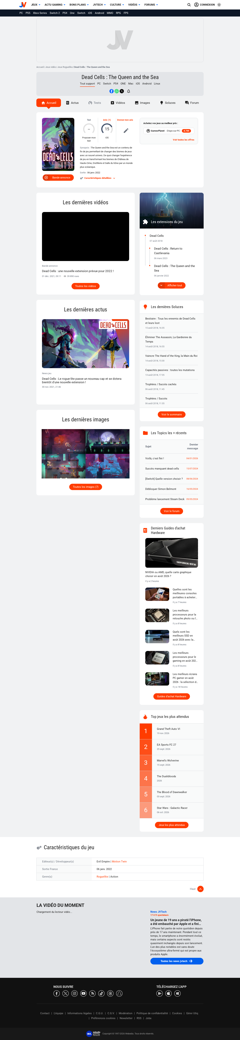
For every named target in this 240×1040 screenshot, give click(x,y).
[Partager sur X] (122, 91)
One (72, 13)
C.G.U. (99, 1013)
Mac (130, 83)
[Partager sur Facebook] (111, 91)
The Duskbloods (166, 776)
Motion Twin (119, 861)
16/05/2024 (192, 489)
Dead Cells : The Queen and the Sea (120, 77)
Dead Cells (157, 235)
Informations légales (79, 1013)
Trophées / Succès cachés (160, 384)
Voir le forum (171, 511)
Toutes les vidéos (85, 286)
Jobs (148, 1018)
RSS (139, 1018)
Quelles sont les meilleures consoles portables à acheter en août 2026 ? (185, 593)
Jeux (34, 4)
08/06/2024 (192, 479)
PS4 (65, 13)
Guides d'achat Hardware (171, 696)
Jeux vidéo (50, 67)
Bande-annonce (61, 177)
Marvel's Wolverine (168, 760)
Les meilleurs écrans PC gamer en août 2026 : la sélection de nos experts (185, 678)
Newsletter (126, 1018)
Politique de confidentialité (152, 1013)
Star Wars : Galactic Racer (172, 808)
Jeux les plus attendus (172, 825)
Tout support (87, 83)
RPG (118, 13)
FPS (126, 13)
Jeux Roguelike (65, 67)
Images (145, 103)
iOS (90, 13)
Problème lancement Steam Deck (164, 499)
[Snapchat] (119, 993)
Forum (194, 103)
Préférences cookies (103, 1018)
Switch (81, 13)
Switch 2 (55, 13)
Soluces (170, 103)
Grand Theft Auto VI (168, 729)
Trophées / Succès (156, 398)
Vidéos (132, 4)
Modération (125, 1013)
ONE (123, 83)
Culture (115, 4)
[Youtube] (83, 993)
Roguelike (103, 876)
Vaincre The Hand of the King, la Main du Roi (171, 355)
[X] (65, 993)
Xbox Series (40, 13)
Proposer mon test (89, 139)
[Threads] (110, 993)
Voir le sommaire (171, 414)
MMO (110, 13)
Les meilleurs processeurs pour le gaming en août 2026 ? (185, 657)
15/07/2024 (192, 468)
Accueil (40, 67)
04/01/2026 (192, 458)
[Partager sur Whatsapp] (117, 91)
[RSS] (92, 993)
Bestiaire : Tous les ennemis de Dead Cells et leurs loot (170, 321)
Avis (105, 120)
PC (21, 13)
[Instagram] (74, 993)
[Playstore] (159, 993)
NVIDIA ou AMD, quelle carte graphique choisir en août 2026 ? (168, 574)
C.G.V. (111, 1013)
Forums (149, 4)
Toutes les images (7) (85, 486)
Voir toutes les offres (183, 139)
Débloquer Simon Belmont (160, 489)
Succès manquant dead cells (162, 468)
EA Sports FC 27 (166, 744)
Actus (75, 103)
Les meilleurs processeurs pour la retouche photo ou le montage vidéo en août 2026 (185, 615)
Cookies (177, 1013)
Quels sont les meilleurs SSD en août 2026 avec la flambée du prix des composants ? (184, 636)
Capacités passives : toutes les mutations (170, 370)
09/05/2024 (192, 499)
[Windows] (177, 993)
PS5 (28, 13)
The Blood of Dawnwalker (172, 792)
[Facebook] (56, 993)
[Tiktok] (101, 993)
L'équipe (58, 1013)
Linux (157, 83)
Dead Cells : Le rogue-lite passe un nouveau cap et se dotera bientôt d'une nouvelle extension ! (81, 380)
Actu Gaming (53, 4)
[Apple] (168, 993)
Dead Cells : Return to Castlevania (168, 251)
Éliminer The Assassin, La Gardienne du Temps (168, 339)
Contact (45, 1013)
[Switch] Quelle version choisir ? (164, 478)
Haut (193, 889)
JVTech (98, 4)
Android (99, 13)
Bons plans (78, 4)
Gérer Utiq (192, 1013)
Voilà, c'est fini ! (154, 458)
